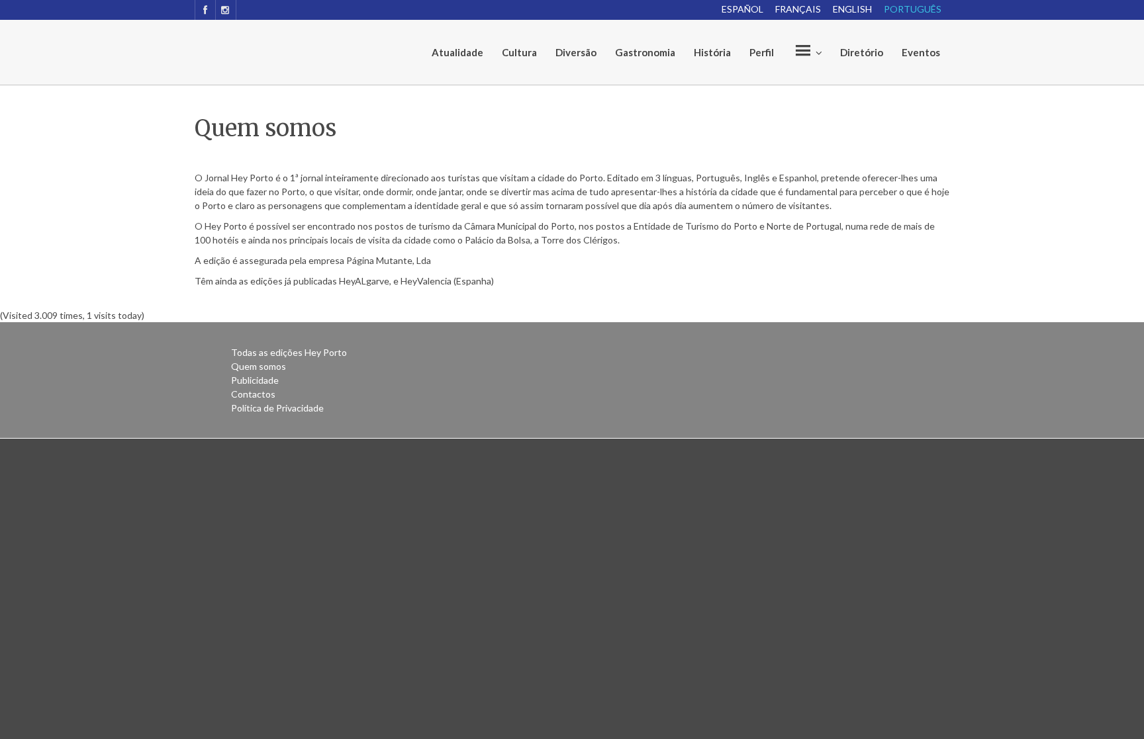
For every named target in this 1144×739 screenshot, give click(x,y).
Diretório (861, 52)
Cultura (519, 52)
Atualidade (457, 52)
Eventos (921, 52)
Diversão (575, 52)
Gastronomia (645, 52)
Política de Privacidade (277, 407)
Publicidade (255, 380)
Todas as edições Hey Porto (289, 352)
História (712, 52)
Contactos (253, 394)
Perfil (761, 52)
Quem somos (258, 366)
